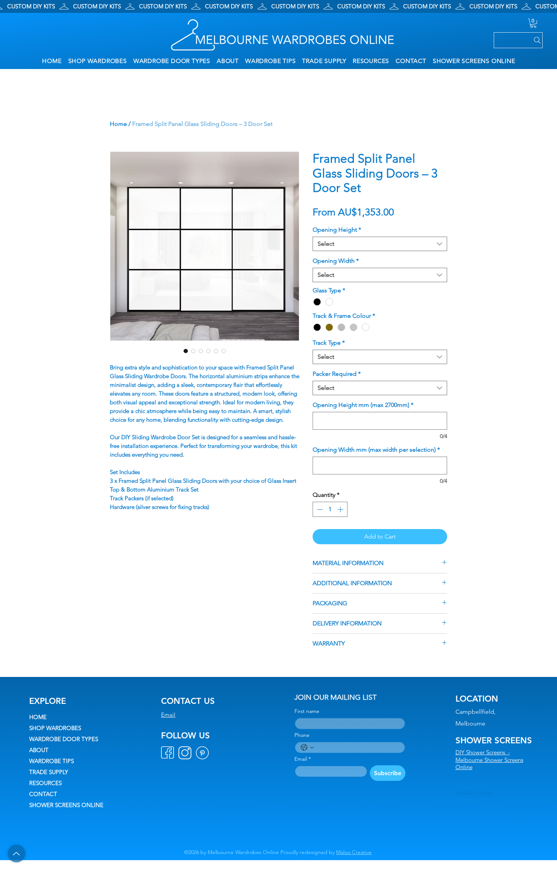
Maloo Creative (354, 852)
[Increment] (341, 509)
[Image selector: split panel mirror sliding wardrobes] (201, 351)
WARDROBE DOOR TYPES (63, 739)
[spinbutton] (330, 509)
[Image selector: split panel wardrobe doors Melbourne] (208, 351)
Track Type (329, 342)
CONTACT (43, 794)
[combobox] (380, 244)
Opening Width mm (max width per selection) (376, 449)
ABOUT (39, 750)
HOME (38, 717)
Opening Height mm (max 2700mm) (363, 404)
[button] (533, 23)
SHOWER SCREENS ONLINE (66, 805)
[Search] (518, 40)
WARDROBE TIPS (51, 761)
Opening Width (336, 260)
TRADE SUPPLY (48, 772)
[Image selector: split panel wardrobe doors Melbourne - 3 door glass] (185, 351)
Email (168, 714)
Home (118, 123)
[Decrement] (319, 509)
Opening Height (337, 229)
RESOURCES (45, 783)
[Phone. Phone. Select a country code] (307, 747)
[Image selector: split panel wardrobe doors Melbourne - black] (193, 351)
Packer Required (337, 373)
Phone (302, 735)
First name (306, 711)
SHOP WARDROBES (55, 728)
